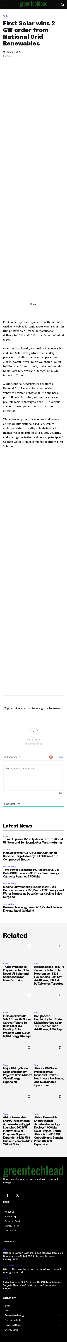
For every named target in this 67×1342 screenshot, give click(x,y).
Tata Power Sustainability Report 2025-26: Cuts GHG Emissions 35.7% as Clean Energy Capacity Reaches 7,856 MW (31, 873)
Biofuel (6, 849)
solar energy (36, 708)
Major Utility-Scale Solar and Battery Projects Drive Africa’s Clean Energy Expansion (17, 1075)
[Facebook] (41, 311)
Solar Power (53, 708)
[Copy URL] (19, 311)
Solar (6, 16)
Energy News (9, 904)
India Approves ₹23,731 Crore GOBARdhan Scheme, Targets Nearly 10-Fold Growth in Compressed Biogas (30, 856)
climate (7, 1249)
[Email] (48, 311)
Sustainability (9, 866)
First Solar (20, 708)
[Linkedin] (26, 311)
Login (60, 757)
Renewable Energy (12, 1265)
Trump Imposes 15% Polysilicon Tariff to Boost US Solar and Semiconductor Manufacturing (16, 974)
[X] (33, 311)
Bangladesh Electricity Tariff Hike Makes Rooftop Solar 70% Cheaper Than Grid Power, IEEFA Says (48, 1023)
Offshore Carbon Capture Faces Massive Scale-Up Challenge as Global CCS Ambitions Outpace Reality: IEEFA (33, 1256)
